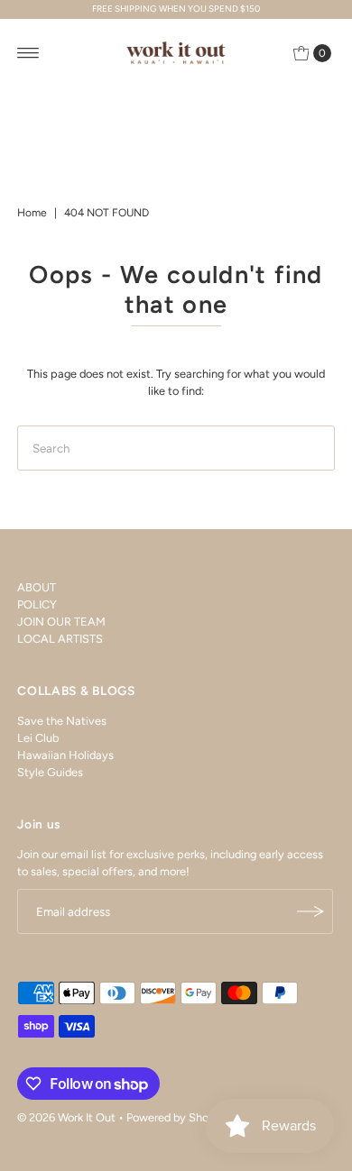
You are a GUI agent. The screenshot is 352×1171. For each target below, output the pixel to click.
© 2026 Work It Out (66, 1117)
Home (32, 212)
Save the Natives (62, 720)
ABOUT (36, 587)
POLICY (37, 604)
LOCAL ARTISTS (60, 638)
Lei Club (38, 738)
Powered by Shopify (177, 1117)
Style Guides (50, 772)
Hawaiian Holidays (65, 755)
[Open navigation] (28, 53)
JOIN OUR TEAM (61, 621)
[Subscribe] (310, 911)
